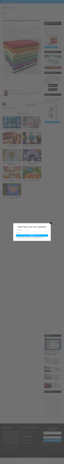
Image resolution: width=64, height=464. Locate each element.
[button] (46, 233)
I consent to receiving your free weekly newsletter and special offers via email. (30, 237)
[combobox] (32, 233)
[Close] (51, 223)
